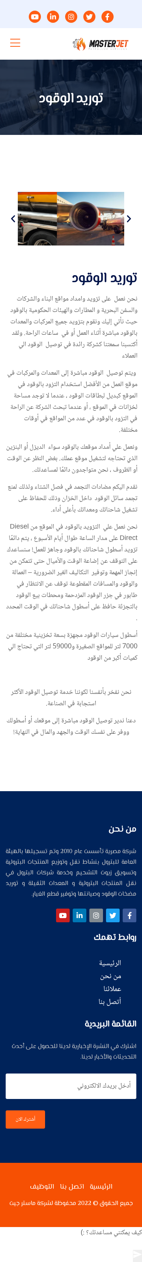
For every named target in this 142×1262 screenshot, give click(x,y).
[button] (13, 218)
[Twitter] (113, 915)
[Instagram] (96, 915)
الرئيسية (110, 963)
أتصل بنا (109, 1002)
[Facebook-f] (129, 915)
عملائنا (112, 989)
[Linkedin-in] (79, 915)
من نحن (110, 976)
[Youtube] (63, 915)
